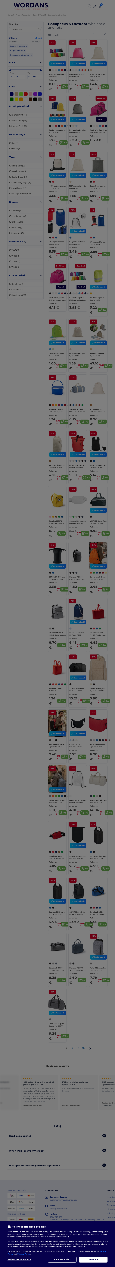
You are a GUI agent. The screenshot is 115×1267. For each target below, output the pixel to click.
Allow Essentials (62, 1259)
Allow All (93, 1259)
